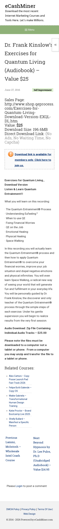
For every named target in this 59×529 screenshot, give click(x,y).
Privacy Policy (28, 509)
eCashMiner (20, 5)
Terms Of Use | (45, 509)
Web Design (29, 514)
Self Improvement (43, 89)
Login (19, 486)
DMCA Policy (13, 509)
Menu (30, 29)
